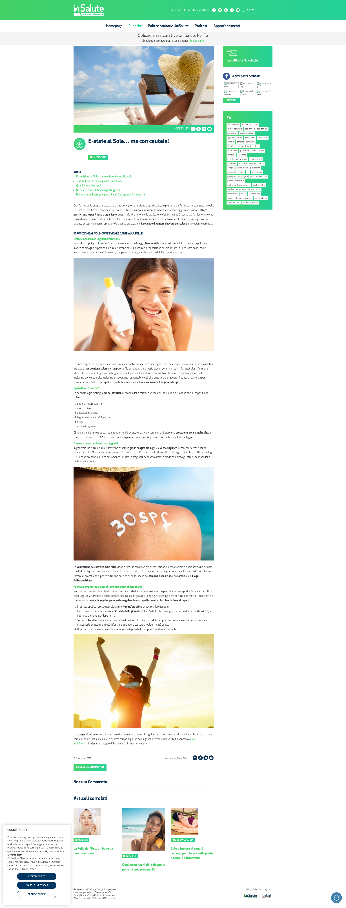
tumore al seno (261, 198)
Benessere (98, 157)
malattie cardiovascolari (237, 159)
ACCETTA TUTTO (36, 877)
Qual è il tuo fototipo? (88, 185)
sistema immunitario (245, 190)
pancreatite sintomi (235, 172)
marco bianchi (256, 159)
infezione (231, 155)
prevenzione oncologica (237, 177)
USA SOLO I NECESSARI (37, 886)
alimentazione (233, 125)
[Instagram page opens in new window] (232, 10)
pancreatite (255, 168)
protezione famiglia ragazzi (238, 185)
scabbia (230, 190)
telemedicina (254, 194)
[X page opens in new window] (220, 10)
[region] (36, 865)
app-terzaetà (250, 138)
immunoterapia (257, 151)
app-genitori (262, 129)
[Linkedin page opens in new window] (226, 10)
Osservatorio (242, 168)
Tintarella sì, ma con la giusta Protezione (99, 181)
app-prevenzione (247, 133)
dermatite (250, 142)
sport (258, 190)
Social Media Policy (107, 898)
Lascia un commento (90, 767)
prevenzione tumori (258, 177)
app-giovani (232, 133)
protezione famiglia (235, 181)
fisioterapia (232, 151)
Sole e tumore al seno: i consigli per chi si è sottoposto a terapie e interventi (192, 853)
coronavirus (263, 138)
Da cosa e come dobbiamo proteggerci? (98, 190)
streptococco (233, 194)
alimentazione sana (250, 125)
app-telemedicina (234, 138)
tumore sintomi (234, 203)
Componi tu (144, 40)
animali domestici (234, 129)
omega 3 (231, 168)
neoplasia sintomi (256, 164)
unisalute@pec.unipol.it (84, 893)
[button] (336, 898)
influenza (242, 155)
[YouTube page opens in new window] (238, 10)
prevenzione (257, 172)
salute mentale (259, 185)
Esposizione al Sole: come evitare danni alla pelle (104, 176)
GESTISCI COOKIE (37, 894)
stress (243, 194)
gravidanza (244, 151)
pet (248, 172)
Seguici (231, 100)
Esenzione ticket (252, 146)
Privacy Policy (79, 898)
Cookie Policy (91, 898)
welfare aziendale (250, 203)
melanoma (231, 164)
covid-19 (230, 142)
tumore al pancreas (244, 198)
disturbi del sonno (235, 146)
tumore (230, 198)
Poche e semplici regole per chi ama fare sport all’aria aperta (110, 195)
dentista (240, 142)
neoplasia (243, 164)
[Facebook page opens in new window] (214, 10)
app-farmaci (250, 129)
